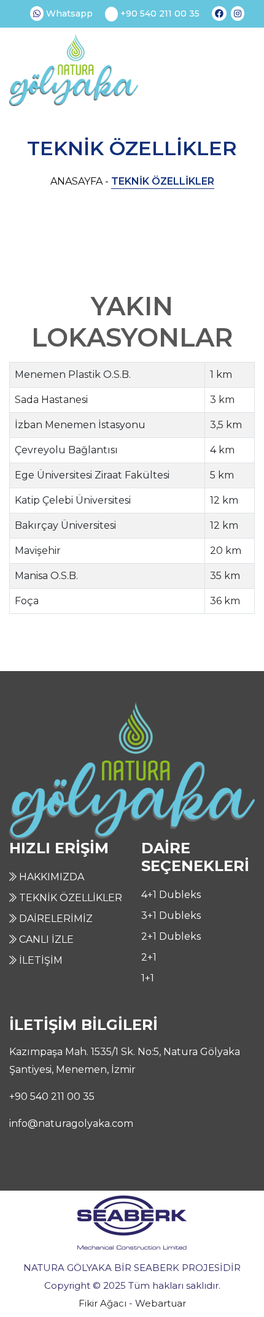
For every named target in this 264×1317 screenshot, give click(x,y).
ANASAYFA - (79, 181)
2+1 (149, 957)
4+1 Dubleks (171, 894)
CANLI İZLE (45, 939)
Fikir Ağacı (102, 1303)
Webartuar (160, 1303)
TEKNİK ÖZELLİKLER (69, 898)
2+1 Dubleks (171, 936)
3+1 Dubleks (171, 915)
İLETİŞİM (40, 960)
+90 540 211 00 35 (159, 13)
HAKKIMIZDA (50, 877)
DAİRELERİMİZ (55, 918)
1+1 (147, 978)
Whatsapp (68, 13)
